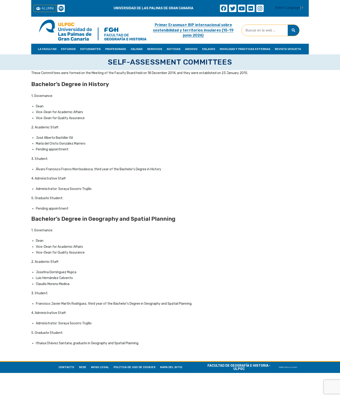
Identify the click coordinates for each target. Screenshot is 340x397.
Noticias (173, 49)
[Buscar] (293, 30)
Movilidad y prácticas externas (245, 49)
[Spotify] (61, 8)
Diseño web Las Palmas (288, 367)
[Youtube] (241, 8)
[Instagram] (260, 8)
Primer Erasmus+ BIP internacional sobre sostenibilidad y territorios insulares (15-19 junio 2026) (193, 30)
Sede (82, 367)
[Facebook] (223, 8)
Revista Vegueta (288, 49)
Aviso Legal (100, 367)
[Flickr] (250, 8)
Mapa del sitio (171, 367)
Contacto (66, 367)
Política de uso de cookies (134, 367)
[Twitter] (232, 8)
